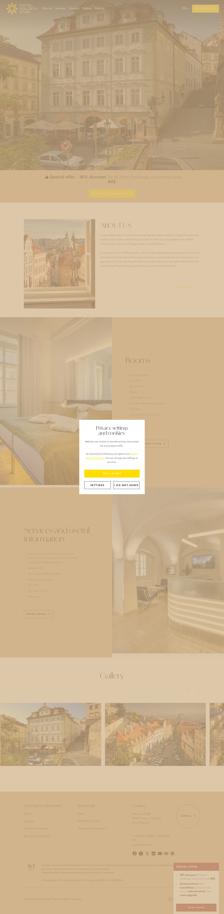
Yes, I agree (112, 474)
